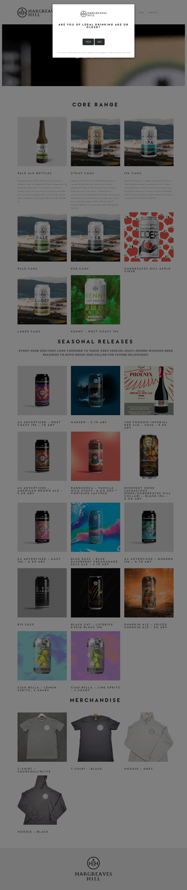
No (100, 42)
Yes (88, 42)
